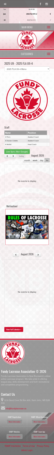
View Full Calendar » (13, 329)
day (41, 160)
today (21, 156)
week (35, 160)
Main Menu (27, 27)
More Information (14, 422)
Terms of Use (29, 445)
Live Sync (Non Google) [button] (17, 151)
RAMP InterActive (13, 445)
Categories (27, 54)
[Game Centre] (27, 17)
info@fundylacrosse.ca (16, 408)
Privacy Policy (43, 445)
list (47, 160)
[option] (27, 15)
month (27, 160)
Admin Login (27, 450)
